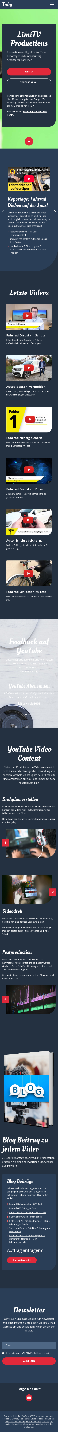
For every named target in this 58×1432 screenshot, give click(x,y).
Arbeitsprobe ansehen (19, 60)
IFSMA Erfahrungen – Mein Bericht (25, 1216)
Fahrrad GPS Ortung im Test (22, 1208)
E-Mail (8, 1345)
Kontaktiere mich (21, 1260)
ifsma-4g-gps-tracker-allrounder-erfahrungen (29, 1423)
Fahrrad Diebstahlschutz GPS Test (25, 1204)
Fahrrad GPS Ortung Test (13, 1419)
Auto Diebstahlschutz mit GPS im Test (27, 1212)
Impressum (49, 1416)
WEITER (29, 71)
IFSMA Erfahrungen (33, 1421)
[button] (55, 211)
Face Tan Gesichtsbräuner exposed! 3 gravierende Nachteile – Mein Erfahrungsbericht (27, 1238)
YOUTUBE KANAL (29, 82)
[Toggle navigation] (52, 5)
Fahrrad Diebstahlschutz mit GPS (37, 1419)
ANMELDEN (29, 1361)
